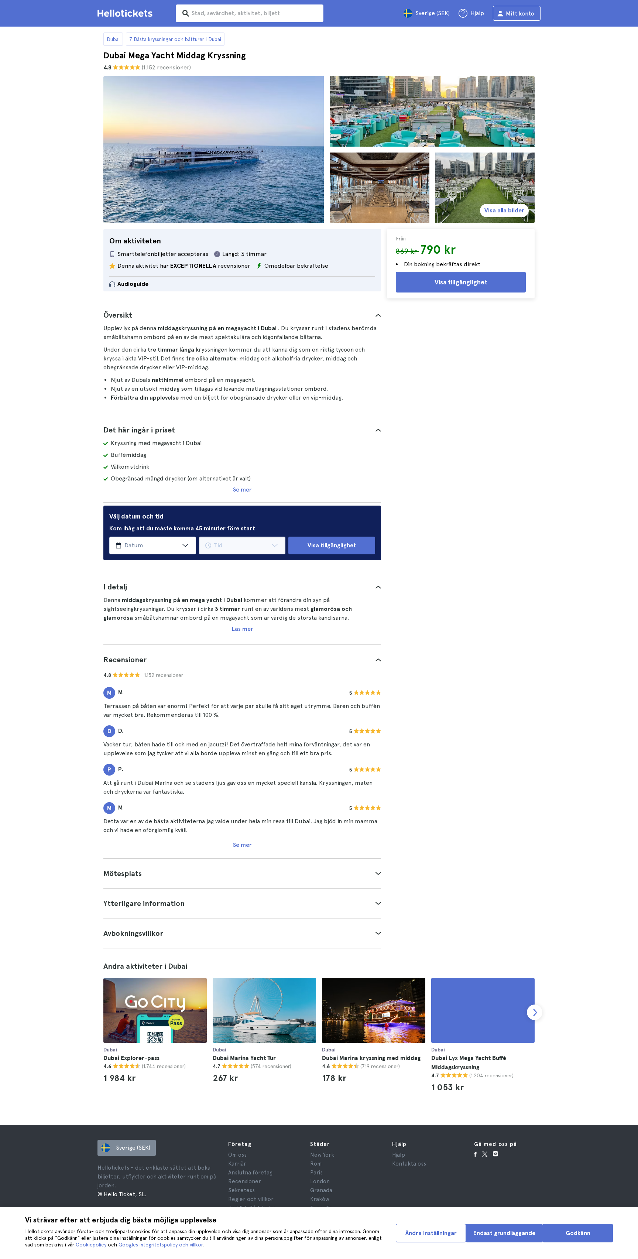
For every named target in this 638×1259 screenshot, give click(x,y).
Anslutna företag (250, 1172)
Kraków (319, 1199)
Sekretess (241, 1190)
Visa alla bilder (504, 210)
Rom (316, 1163)
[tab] (242, 315)
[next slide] (534, 1012)
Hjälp (398, 1155)
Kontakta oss (409, 1163)
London (320, 1181)
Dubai (113, 39)
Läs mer (242, 628)
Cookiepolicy (91, 1245)
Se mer (242, 489)
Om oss (237, 1155)
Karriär (237, 1163)
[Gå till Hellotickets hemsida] (126, 13)
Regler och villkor (251, 1199)
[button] (242, 315)
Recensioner (244, 1181)
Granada (321, 1190)
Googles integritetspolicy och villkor (161, 1245)
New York (322, 1155)
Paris (316, 1172)
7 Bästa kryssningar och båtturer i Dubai (175, 39)
